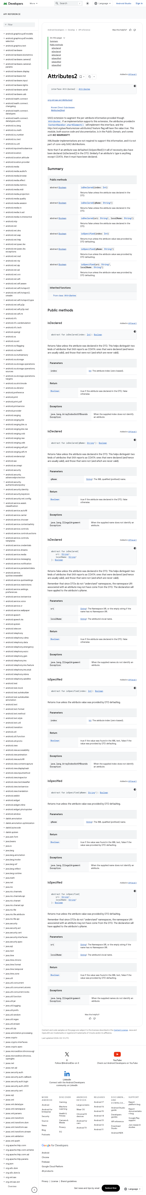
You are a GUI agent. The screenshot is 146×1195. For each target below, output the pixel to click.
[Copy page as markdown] (89, 76)
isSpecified (88, 233)
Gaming (63, 1102)
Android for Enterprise (47, 1110)
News (44, 1125)
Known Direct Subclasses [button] (63, 109)
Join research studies (135, 1126)
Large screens (83, 1105)
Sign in (139, 3)
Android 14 (99, 1115)
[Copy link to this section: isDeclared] (65, 323)
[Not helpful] (134, 30)
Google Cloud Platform (52, 1166)
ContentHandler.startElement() (66, 124)
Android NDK (117, 1133)
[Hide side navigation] (34, 1190)
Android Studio (123, 3)
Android (45, 1105)
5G (60, 1131)
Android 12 (99, 1125)
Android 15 (99, 1111)
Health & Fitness (63, 1114)
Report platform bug (134, 1103)
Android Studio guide (118, 1108)
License (54, 1181)
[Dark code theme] (135, 86)
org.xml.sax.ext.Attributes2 (60, 100)
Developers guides (116, 1115)
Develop (71, 30)
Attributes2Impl (58, 110)
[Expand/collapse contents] (64, 38)
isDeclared (87, 187)
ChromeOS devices (82, 1115)
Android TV (82, 1127)
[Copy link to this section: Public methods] (76, 310)
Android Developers (56, 30)
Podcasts (46, 1134)
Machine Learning (63, 1107)
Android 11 (99, 1129)
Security (45, 1116)
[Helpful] (130, 30)
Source (45, 1121)
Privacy (62, 1127)
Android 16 (99, 1106)
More (32, 3)
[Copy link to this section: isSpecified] (65, 679)
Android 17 (99, 1102)
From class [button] (64, 295)
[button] (18, 34)
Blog (44, 1130)
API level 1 (132, 74)
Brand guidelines (69, 1181)
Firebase (46, 1162)
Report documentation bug (135, 1111)
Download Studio (115, 1127)
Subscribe (111, 1188)
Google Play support (134, 1119)
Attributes (54, 121)
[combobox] (68, 3)
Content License (121, 1030)
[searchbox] (19, 24)
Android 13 (99, 1120)
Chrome (45, 1157)
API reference (12, 14)
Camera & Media (63, 1121)
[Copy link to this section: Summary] (66, 169)
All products (47, 1171)
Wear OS (81, 1109)
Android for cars (82, 1122)
